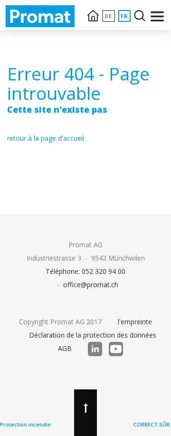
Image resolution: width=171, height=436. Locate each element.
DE (108, 15)
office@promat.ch (90, 284)
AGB (65, 348)
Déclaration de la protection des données (92, 334)
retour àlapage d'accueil (45, 138)
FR (125, 15)
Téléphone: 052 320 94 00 (85, 271)
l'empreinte (135, 321)
